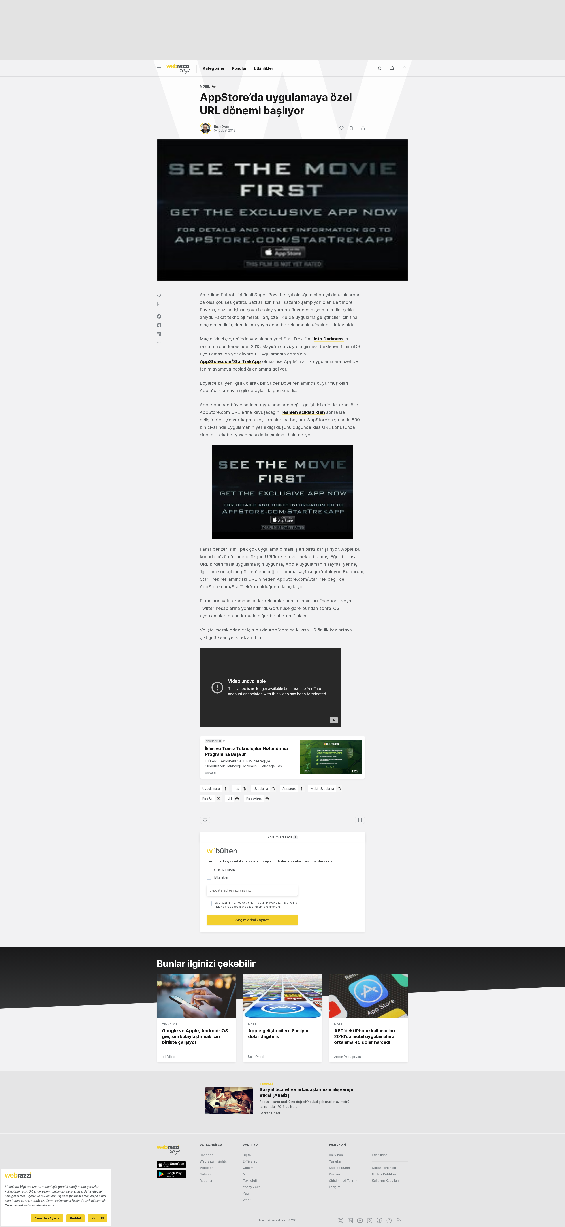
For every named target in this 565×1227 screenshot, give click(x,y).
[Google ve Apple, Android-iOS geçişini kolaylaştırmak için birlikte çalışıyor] (196, 996)
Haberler (206, 1155)
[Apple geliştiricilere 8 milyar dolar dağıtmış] (282, 996)
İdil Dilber (168, 1057)
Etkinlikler (263, 68)
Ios (237, 788)
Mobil (205, 86)
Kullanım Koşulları (385, 1180)
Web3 (247, 1200)
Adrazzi (210, 773)
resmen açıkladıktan (303, 412)
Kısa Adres (254, 798)
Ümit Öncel (256, 1057)
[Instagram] (369, 1220)
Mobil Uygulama (322, 788)
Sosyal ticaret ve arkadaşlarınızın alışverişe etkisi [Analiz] (306, 1092)
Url (230, 798)
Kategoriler (213, 68)
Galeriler (206, 1174)
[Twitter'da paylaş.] (159, 325)
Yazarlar (335, 1161)
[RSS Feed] (398, 1220)
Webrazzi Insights (213, 1161)
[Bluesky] (379, 1220)
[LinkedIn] (349, 1220)
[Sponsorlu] (331, 757)
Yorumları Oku (281, 837)
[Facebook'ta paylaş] (159, 316)
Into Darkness (329, 339)
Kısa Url (207, 798)
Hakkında (336, 1155)
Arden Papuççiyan (347, 1057)
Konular (239, 68)
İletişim (334, 1187)
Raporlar (206, 1180)
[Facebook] (388, 1220)
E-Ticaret (250, 1161)
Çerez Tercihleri (384, 1168)
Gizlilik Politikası (384, 1174)
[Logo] (178, 68)
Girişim (248, 1168)
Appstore (289, 788)
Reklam (334, 1174)
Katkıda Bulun (339, 1168)
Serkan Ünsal (270, 1113)
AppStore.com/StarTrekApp (230, 361)
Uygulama (261, 788)
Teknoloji (169, 1024)
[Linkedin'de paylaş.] (159, 334)
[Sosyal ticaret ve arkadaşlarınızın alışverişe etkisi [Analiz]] (229, 1100)
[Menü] (159, 69)
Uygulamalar (211, 788)
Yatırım (248, 1193)
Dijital (247, 1155)
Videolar (206, 1168)
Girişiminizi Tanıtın (343, 1180)
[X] (340, 1220)
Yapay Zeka (251, 1187)
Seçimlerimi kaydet (252, 920)
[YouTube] (359, 1220)
